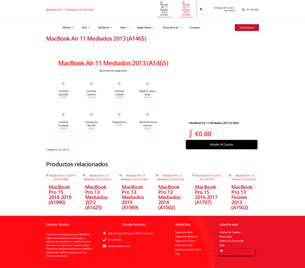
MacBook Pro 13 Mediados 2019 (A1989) (133, 197)
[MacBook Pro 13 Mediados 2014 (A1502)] (171, 177)
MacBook (63, 149)
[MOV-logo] (70, 9)
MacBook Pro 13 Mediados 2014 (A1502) (169, 197)
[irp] (237, 251)
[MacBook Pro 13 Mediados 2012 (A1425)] (98, 177)
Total (191, 134)
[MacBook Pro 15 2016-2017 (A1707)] (207, 177)
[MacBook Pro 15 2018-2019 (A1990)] (61, 177)
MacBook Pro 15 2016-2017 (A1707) (206, 194)
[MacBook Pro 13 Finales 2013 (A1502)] (244, 177)
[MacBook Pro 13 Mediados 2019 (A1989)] (134, 177)
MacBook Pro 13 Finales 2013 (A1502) (242, 197)
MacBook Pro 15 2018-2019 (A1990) (60, 194)
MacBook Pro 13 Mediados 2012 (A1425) (96, 197)
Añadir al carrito (221, 145)
